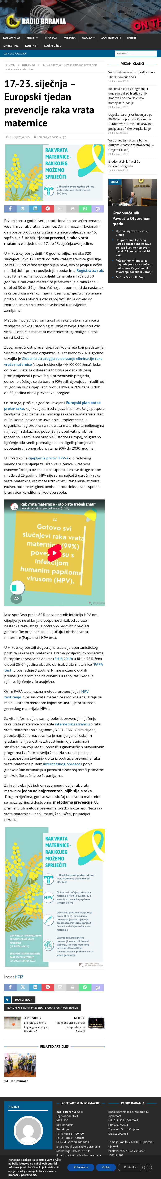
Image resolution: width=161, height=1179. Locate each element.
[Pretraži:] (136, 53)
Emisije (131, 37)
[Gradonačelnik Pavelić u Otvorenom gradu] (132, 203)
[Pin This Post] (48, 209)
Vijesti (30, 37)
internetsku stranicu (72, 724)
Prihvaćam (81, 1167)
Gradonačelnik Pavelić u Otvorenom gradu (131, 218)
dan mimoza (23, 999)
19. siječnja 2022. (20, 137)
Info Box (50, 37)
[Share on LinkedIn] (35, 209)
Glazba (87, 37)
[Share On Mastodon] (97, 209)
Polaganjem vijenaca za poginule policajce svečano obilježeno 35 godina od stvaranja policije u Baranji (134, 266)
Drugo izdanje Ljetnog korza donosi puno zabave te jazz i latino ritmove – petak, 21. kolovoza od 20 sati (133, 247)
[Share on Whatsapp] (85, 209)
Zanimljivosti (111, 37)
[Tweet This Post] (23, 209)
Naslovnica (11, 37)
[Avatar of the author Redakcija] (28, 1141)
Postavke (130, 1167)
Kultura (69, 37)
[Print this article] (72, 209)
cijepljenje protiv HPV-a (48, 458)
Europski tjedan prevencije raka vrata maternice (42, 1007)
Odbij (106, 1167)
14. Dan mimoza (16, 1081)
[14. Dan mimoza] (20, 1065)
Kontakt (31, 46)
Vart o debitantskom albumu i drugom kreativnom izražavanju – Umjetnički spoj (131, 145)
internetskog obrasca (61, 763)
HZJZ (18, 976)
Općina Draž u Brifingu (130, 277)
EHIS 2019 (63, 658)
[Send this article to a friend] (60, 209)
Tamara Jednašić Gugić (51, 137)
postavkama (28, 1175)
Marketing (11, 46)
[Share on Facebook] (10, 209)
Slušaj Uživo (53, 46)
